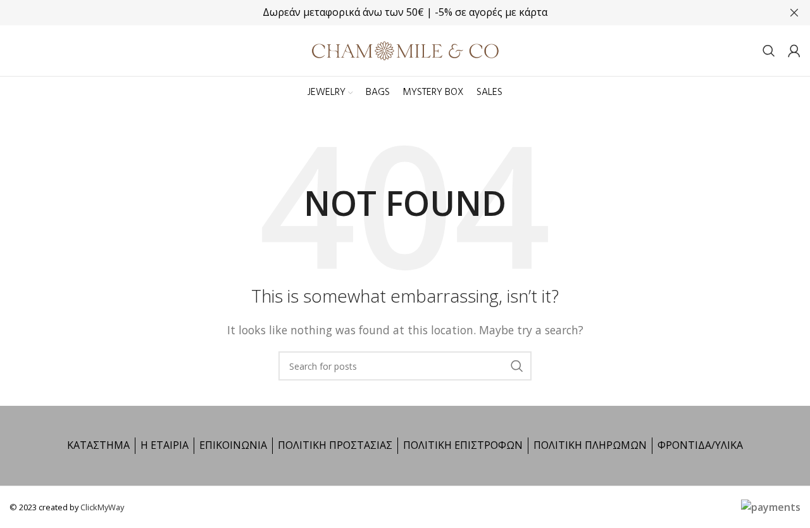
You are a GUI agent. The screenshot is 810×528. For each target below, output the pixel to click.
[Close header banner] (794, 12)
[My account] (794, 50)
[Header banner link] (386, 12)
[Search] (769, 50)
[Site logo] (405, 49)
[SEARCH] (517, 365)
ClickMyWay (102, 507)
